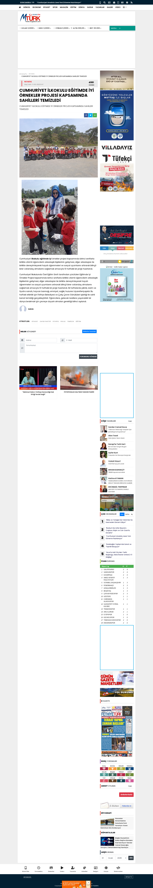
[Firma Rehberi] (114, 2)
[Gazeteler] (122, 2)
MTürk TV (129, 877)
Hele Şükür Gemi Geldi (116, 438)
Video (62, 871)
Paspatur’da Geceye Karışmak (119, 455)
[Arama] (104, 2)
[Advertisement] (93, 18)
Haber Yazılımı (93, 886)
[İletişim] (109, 2)
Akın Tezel (113, 435)
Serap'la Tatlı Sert (116, 444)
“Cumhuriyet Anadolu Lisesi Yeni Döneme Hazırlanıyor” (116, 537)
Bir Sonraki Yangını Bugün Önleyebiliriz (117, 448)
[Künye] (127, 2)
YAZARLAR (100, 7)
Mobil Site (25, 871)
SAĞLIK (90, 7)
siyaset (35, 321)
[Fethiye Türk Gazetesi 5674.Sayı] (117, 731)
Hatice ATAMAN (115, 478)
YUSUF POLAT (114, 461)
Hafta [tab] (127, 514)
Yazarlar (73, 871)
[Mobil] (100, 2)
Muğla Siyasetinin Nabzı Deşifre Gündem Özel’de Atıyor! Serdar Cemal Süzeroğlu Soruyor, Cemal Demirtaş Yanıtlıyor (117, 843)
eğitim (78, 321)
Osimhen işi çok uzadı (116, 464)
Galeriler (51, 871)
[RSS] (132, 2)
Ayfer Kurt (113, 452)
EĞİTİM (73, 7)
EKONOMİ (37, 7)
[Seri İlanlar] (118, 2)
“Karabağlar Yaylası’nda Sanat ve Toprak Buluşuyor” (116, 545)
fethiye (56, 321)
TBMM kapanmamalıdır (116, 472)
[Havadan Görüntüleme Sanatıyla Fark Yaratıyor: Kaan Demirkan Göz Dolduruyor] (107, 821)
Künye (106, 871)
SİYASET (46, 7)
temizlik (70, 321)
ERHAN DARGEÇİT (116, 470)
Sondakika (38, 871)
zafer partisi (45, 321)
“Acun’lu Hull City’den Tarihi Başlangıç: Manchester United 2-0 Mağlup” (116, 554)
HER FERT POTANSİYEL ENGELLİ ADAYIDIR (118, 490)
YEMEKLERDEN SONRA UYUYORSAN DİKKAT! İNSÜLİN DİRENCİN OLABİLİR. (120, 482)
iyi (50, 258)
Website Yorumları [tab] (89, 331)
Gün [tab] (122, 514)
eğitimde (44, 258)
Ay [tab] (132, 514)
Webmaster (118, 871)
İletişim (95, 871)
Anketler (85, 871)
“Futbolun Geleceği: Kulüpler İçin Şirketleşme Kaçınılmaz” (119, 430)
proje (62, 321)
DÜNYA (82, 7)
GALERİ (110, 7)
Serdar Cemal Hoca (117, 427)
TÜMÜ (130, 421)
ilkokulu (35, 258)
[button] (125, 7)
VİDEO (118, 7)
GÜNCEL (26, 7)
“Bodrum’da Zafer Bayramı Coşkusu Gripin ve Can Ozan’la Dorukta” (115, 530)
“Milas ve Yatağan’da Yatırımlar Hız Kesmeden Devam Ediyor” (62, 2)
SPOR (55, 7)
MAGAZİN (64, 7)
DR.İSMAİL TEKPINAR (117, 487)
